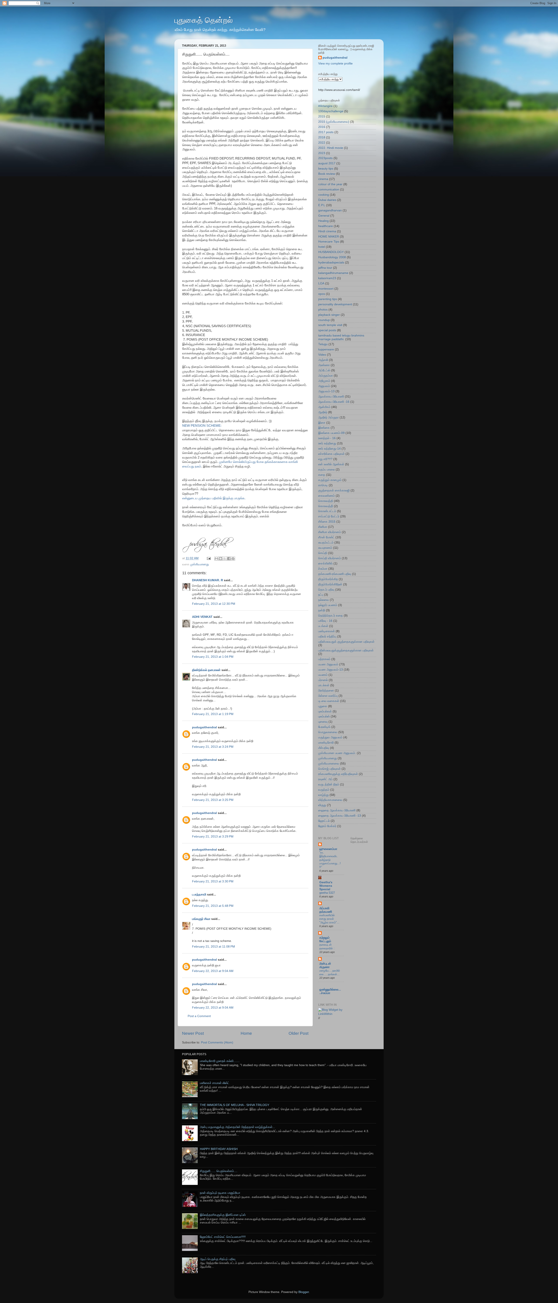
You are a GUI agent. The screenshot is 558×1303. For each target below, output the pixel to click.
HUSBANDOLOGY (331, 252)
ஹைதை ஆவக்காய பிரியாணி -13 (339, 815)
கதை (321, 474)
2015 (321, 116)
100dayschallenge (330, 111)
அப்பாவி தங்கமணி (325, 910)
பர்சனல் (323, 680)
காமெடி (323, 485)
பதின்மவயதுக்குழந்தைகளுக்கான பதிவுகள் (346, 650)
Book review (326, 173)
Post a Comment (199, 1016)
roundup (324, 320)
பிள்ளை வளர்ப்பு (328, 695)
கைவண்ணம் (326, 495)
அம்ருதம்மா (325, 375)
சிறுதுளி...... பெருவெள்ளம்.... (218, 1171)
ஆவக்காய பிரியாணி (331, 396)
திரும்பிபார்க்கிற (328, 579)
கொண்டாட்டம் (327, 511)
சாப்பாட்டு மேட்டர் (328, 516)
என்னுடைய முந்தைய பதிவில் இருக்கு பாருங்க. (213, 498)
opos (321, 294)
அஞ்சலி (323, 360)
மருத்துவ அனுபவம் (330, 737)
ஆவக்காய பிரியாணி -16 (333, 401)
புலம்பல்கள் (325, 711)
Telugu (323, 344)
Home (246, 1033)
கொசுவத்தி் (325, 506)
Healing (323, 221)
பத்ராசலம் (324, 659)
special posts (327, 330)
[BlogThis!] (220, 558)
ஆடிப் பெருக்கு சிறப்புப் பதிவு (217, 1259)
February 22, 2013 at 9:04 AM (212, 971)
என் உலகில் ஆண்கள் (331, 464)
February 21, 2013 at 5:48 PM (212, 905)
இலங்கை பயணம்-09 (331, 433)
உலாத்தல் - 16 (327, 438)
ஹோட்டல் (324, 820)
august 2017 (326, 163)
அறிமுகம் (324, 380)
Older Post (298, 1033)
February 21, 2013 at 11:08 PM (213, 946)
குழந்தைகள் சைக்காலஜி (334, 490)
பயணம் (323, 674)
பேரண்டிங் (324, 727)
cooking (323, 194)
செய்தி (322, 553)
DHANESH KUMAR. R (207, 580)
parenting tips (327, 299)
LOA (321, 283)
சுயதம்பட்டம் (325, 542)
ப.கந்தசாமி (199, 894)
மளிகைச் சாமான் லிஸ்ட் (214, 1083)
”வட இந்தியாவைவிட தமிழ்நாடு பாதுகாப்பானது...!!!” (330, 860)
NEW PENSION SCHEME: (203, 425)
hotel (321, 246)
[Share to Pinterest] (233, 558)
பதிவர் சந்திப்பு (327, 636)
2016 (321, 127)
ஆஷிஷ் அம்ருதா (328, 417)
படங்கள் (323, 626)
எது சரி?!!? (325, 459)
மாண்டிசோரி (326, 742)
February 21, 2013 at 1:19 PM (212, 714)
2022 (321, 142)
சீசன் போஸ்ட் (326, 537)
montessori (325, 288)
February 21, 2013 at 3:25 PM (212, 800)
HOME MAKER (328, 236)
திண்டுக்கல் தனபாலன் (206, 670)
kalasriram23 (327, 278)
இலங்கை (324, 427)
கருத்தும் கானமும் (330, 480)
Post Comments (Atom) (217, 1042)
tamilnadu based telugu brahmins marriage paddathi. (341, 337)
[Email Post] (208, 558)
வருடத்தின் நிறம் (328, 784)
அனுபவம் (324, 386)
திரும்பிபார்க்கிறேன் (330, 584)
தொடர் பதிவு (326, 589)
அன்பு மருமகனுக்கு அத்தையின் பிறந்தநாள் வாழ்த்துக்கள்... (237, 1127)
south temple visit (330, 325)
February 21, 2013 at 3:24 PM (212, 746)
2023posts (325, 158)
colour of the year (330, 184)
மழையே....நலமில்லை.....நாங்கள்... (329, 972)
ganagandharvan (330, 210)
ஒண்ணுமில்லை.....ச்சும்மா (330, 991)
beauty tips (325, 168)
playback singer (329, 314)
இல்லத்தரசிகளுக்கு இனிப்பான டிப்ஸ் (223, 1214)
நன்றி (321, 610)
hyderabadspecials (331, 262)
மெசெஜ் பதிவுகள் (329, 768)
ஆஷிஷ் (322, 412)
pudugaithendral (204, 727)
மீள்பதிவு (323, 747)
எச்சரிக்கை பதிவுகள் (331, 453)
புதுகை (322, 706)
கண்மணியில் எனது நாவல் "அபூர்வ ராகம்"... (329, 919)
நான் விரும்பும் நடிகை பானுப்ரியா (220, 1192)
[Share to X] (225, 558)
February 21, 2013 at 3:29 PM (212, 836)
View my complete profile (335, 63)
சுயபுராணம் (325, 547)
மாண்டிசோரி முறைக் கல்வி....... (220, 1061)
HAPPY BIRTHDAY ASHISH (219, 1149)
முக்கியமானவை (328, 763)
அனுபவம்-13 (326, 391)
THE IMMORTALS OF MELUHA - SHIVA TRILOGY (234, 1105)
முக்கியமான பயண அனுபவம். (337, 753)
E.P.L (321, 205)
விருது (322, 805)
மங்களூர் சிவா (201, 919)
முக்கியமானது (199, 564)
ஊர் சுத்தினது (327, 443)
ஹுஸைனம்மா (328, 849)
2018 (321, 137)
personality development (335, 304)
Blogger (303, 1292)
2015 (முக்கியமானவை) (333, 121)
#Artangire (325, 106)
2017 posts (325, 132)
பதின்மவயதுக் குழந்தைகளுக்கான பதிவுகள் (346, 641)
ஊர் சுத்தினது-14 (329, 448)
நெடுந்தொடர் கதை (330, 615)
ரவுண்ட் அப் (325, 779)
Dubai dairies (327, 200)
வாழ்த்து (323, 795)
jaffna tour (325, 267)
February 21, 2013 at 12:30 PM (213, 603)
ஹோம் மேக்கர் (327, 826)
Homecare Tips (328, 241)
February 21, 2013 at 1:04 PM (212, 656)
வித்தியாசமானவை (330, 800)
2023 (321, 153)
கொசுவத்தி (325, 501)
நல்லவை (323, 599)
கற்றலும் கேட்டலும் (325, 939)
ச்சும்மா (322, 568)
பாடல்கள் (323, 685)
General (323, 215)
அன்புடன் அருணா (325, 965)
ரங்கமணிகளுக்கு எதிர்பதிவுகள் (338, 774)
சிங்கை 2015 (326, 521)
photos (323, 309)
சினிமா (322, 526)
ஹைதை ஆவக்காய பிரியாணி (337, 810)
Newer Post (193, 1033)
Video (322, 354)
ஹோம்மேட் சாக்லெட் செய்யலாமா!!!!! (223, 1236)
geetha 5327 (327, 892)
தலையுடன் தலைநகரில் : (327, 946)
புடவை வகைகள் (328, 701)
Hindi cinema (327, 231)
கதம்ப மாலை (326, 469)
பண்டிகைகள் (326, 631)
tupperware (326, 349)
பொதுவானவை (327, 732)
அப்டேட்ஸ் (324, 370)
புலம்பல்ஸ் (324, 716)
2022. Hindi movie (330, 147)
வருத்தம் (323, 789)
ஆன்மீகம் (324, 407)
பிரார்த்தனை (326, 690)
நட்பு (320, 594)
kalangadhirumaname (333, 273)
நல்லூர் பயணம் (327, 605)
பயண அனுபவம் (328, 664)
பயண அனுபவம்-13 (330, 669)
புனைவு (323, 721)
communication (328, 189)
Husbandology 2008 (332, 257)
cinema (323, 179)
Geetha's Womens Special (325, 886)
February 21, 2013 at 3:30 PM (212, 881)
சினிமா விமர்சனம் (329, 532)
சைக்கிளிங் (325, 563)
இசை (321, 422)
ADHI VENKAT (202, 616)
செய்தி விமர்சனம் (329, 558)
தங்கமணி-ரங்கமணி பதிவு (334, 574)
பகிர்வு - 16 (325, 620)
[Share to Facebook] (229, 558)
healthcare (325, 226)
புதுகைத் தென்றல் (203, 20)
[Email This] (216, 558)
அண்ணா (324, 365)
